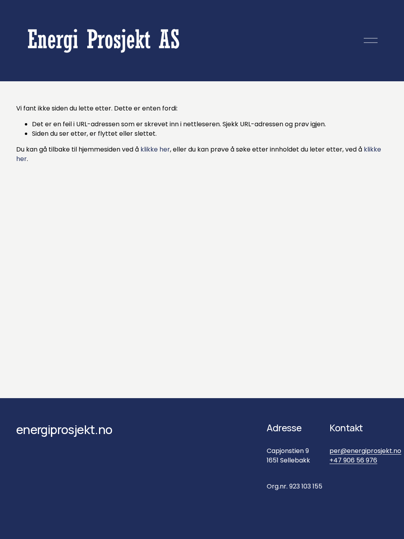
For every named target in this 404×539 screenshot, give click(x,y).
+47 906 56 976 (353, 460)
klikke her (155, 149)
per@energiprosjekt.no (365, 450)
